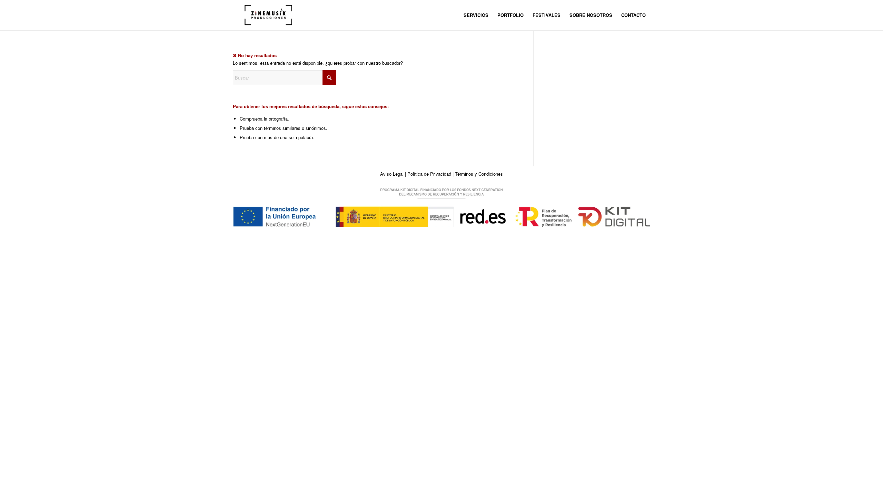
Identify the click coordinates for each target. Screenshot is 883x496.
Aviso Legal (392, 173)
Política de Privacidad (429, 173)
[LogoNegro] (268, 15)
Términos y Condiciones (479, 173)
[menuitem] (476, 15)
